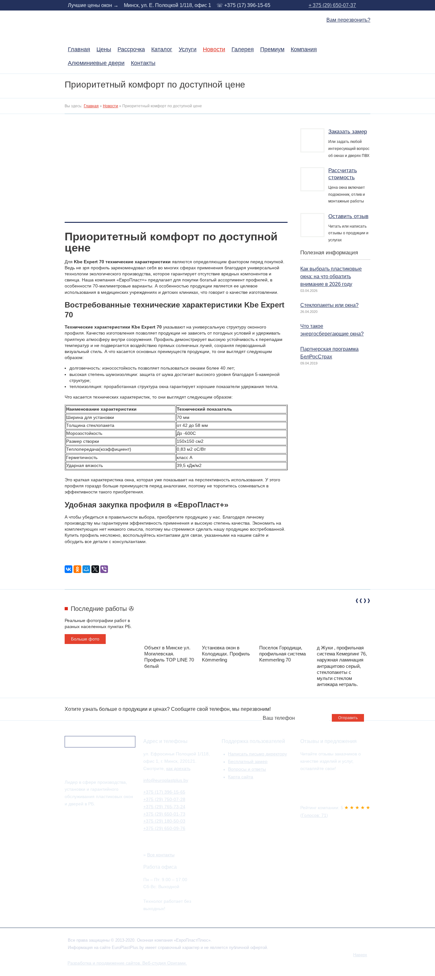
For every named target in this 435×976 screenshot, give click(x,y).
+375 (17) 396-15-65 (164, 792)
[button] (358, 601)
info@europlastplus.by (165, 780)
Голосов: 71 (314, 815)
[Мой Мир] (86, 569)
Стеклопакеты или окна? (329, 305)
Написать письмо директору (257, 753)
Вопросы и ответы (247, 769)
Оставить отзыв (348, 216)
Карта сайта (240, 776)
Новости (214, 49)
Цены (103, 49)
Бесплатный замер (247, 761)
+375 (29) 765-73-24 (164, 806)
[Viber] (104, 569)
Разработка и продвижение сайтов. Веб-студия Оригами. (127, 962)
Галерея (243, 49)
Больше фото (85, 638)
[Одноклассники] (77, 569)
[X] (95, 569)
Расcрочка (131, 49)
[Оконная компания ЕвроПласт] (102, 36)
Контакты (143, 63)
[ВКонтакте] (68, 569)
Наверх (360, 955)
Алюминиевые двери (96, 63)
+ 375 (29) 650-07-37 (332, 5)
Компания (304, 49)
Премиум (272, 49)
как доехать (178, 768)
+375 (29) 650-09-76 (164, 828)
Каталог (161, 49)
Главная (79, 49)
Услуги (187, 49)
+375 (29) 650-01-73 (164, 814)
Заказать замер (347, 132)
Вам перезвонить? (348, 20)
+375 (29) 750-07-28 (164, 799)
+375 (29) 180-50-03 (164, 821)
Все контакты (161, 854)
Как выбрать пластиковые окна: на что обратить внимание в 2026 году (331, 276)
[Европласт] (96, 769)
